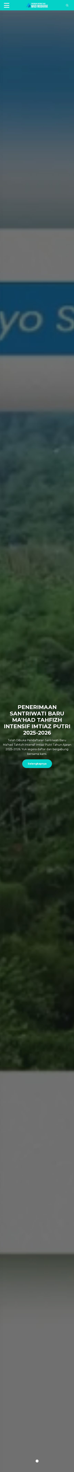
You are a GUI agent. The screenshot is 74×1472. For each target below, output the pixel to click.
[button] (37, 1461)
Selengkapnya (37, 763)
